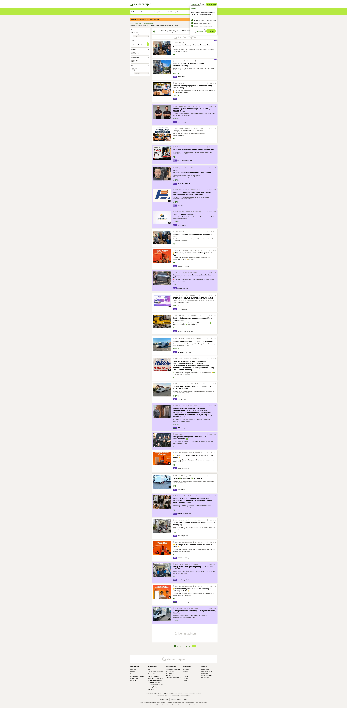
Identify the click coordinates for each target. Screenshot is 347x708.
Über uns (133, 669)
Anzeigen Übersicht (206, 672)
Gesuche (133, 61)
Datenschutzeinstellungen (155, 685)
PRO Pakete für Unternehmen (169, 674)
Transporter (169, 702)
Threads (185, 676)
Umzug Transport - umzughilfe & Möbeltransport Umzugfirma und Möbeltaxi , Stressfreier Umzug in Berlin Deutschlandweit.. (192, 500)
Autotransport (163, 704)
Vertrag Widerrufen (153, 676)
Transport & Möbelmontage (183, 214)
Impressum (151, 689)
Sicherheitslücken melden (155, 674)
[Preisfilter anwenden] (148, 44)
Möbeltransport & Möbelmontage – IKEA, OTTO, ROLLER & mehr (191, 110)
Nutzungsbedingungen (154, 687)
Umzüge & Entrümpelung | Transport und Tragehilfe (193, 341)
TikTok (185, 680)
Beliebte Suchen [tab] (164, 699)
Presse (132, 674)
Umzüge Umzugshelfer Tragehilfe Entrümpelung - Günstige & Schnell (192, 387)
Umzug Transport (161, 702)
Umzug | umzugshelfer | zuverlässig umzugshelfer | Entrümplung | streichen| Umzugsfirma (192, 193)
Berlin (133, 69)
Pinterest (185, 678)
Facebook (186, 669)
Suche (192, 702)
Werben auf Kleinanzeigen (173, 677)
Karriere (132, 672)
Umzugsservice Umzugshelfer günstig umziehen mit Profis (193, 46)
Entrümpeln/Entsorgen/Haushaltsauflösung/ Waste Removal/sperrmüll (192, 319)
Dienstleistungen (136, 34)
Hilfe (149, 669)
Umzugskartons (203, 702)
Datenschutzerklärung (154, 682)
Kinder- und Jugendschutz (155, 678)
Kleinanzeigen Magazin (137, 676)
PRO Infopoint (169, 672)
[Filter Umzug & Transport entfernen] (148, 36)
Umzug (141, 702)
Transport (146, 702)
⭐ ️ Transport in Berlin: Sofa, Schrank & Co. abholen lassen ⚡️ (193, 456)
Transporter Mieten (177, 702)
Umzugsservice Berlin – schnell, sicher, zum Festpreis (194, 149)
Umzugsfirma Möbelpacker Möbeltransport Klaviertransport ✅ (189, 438)
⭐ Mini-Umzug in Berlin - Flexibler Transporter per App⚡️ (192, 254)
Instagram (186, 674)
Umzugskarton (187, 704)
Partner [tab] (185, 699)
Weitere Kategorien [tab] (176, 699)
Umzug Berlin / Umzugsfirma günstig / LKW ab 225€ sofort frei (193, 568)
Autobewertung (205, 677)
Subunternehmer (186, 702)
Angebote (133, 60)
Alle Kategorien (134, 32)
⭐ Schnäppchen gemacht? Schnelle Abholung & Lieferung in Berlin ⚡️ (192, 590)
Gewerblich (133, 53)
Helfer (196, 702)
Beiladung (194, 704)
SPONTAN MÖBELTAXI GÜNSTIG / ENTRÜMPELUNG (193, 298)
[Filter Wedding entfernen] (148, 73)
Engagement (134, 678)
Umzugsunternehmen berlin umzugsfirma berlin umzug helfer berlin (194, 276)
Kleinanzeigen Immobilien (172, 669)
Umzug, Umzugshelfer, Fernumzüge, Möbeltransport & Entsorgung (194, 523)
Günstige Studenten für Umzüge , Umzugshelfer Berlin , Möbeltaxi (194, 612)
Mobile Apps (133, 680)
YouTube (185, 672)
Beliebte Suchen (205, 669)
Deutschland (134, 68)
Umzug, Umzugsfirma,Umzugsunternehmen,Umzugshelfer (192, 171)
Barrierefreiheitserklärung (155, 680)
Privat (132, 52)
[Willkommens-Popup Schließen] (215, 8)
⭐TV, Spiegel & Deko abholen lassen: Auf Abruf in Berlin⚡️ (192, 546)
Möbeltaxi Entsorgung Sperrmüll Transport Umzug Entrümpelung (192, 87)
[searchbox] (142, 12)
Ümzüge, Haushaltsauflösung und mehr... (189, 131)
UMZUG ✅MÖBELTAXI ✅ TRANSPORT (188, 478)
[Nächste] (194, 646)
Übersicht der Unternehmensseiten (206, 674)
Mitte (134, 71)
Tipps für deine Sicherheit (155, 672)
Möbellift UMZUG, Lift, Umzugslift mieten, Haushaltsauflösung (189, 64)
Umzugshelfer (152, 702)
